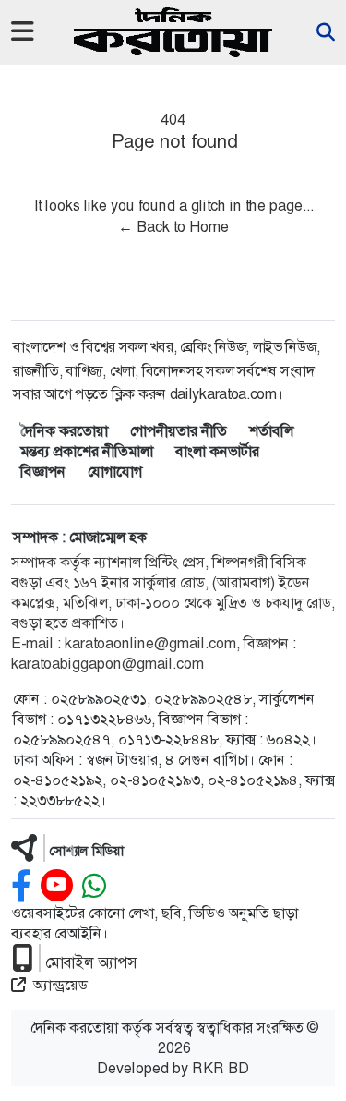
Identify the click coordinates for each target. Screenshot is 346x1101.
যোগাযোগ (115, 471)
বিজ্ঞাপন (43, 471)
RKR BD (220, 1068)
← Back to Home (173, 226)
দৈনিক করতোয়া (64, 431)
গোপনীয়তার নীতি (178, 431)
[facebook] (21, 886)
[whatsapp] (94, 886)
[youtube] (57, 886)
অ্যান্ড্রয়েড (60, 985)
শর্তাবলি (271, 431)
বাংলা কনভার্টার (217, 451)
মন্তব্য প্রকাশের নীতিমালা (86, 451)
